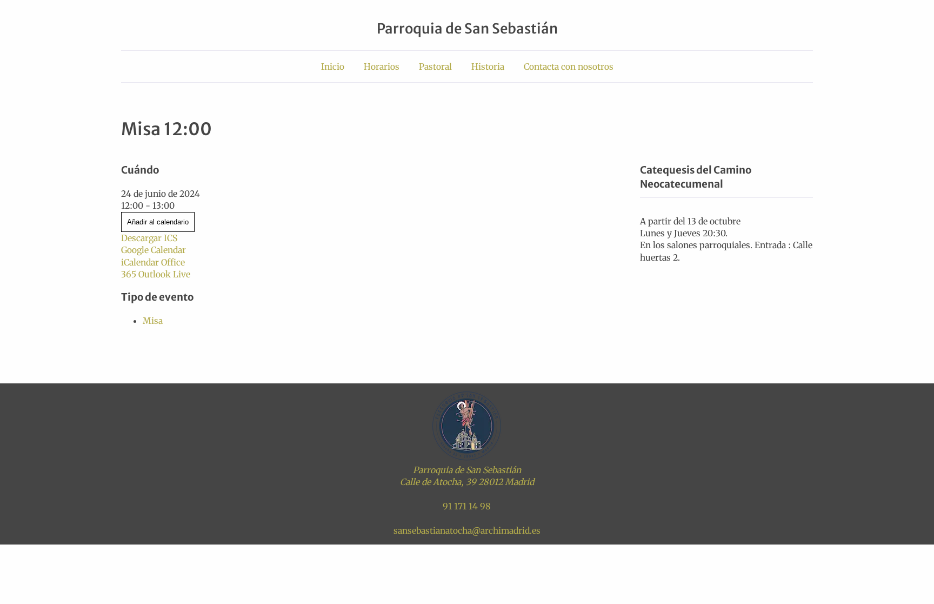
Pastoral (435, 66)
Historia (487, 66)
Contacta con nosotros (568, 66)
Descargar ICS (149, 238)
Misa (153, 320)
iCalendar (140, 262)
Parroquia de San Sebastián (467, 28)
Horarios (381, 66)
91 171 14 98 (467, 506)
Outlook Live (164, 274)
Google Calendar (153, 249)
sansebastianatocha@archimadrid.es (467, 530)
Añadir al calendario (158, 222)
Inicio (332, 66)
